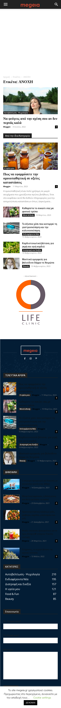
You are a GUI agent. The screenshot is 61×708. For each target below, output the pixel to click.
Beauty (26, 266)
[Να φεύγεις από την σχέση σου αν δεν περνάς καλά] (30, 100)
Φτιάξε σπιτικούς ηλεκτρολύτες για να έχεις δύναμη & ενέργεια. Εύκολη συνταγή (39, 534)
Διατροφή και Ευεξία (32, 250)
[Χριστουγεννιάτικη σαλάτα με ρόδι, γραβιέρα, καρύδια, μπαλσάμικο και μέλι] (11, 515)
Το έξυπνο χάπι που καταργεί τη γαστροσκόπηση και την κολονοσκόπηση (39, 227)
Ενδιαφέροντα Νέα (31, 234)
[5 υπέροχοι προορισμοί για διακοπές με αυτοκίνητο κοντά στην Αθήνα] (11, 484)
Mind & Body (28, 215)
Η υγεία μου (9, 168)
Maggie (6, 127)
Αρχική (6, 77)
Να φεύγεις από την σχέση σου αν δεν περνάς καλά (30, 120)
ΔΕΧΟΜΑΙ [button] (30, 702)
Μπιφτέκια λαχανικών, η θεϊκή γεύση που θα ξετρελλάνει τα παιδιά (39, 498)
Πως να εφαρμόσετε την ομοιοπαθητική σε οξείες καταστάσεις (21, 178)
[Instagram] (30, 359)
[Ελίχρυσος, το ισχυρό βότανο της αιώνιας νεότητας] (11, 553)
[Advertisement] (30, 43)
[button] (5, 4)
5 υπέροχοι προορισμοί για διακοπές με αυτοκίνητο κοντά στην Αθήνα (40, 482)
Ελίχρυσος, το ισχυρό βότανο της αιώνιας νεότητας (37, 551)
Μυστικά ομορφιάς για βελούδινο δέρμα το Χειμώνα (38, 455)
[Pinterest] (36, 359)
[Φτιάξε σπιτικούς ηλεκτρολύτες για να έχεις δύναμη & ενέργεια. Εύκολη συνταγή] (11, 534)
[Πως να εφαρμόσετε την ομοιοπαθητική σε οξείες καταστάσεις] (30, 156)
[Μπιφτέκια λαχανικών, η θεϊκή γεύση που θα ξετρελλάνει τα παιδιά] (11, 499)
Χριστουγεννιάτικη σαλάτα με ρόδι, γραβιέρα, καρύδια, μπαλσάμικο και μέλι (38, 515)
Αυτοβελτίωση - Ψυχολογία (16, 113)
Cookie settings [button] (42, 697)
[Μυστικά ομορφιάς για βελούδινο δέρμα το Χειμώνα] (11, 263)
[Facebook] (25, 359)
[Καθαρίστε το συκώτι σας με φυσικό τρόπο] (11, 212)
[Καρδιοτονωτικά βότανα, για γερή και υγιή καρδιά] (11, 247)
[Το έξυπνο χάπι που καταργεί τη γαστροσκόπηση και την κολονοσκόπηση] (11, 228)
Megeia (25, 541)
